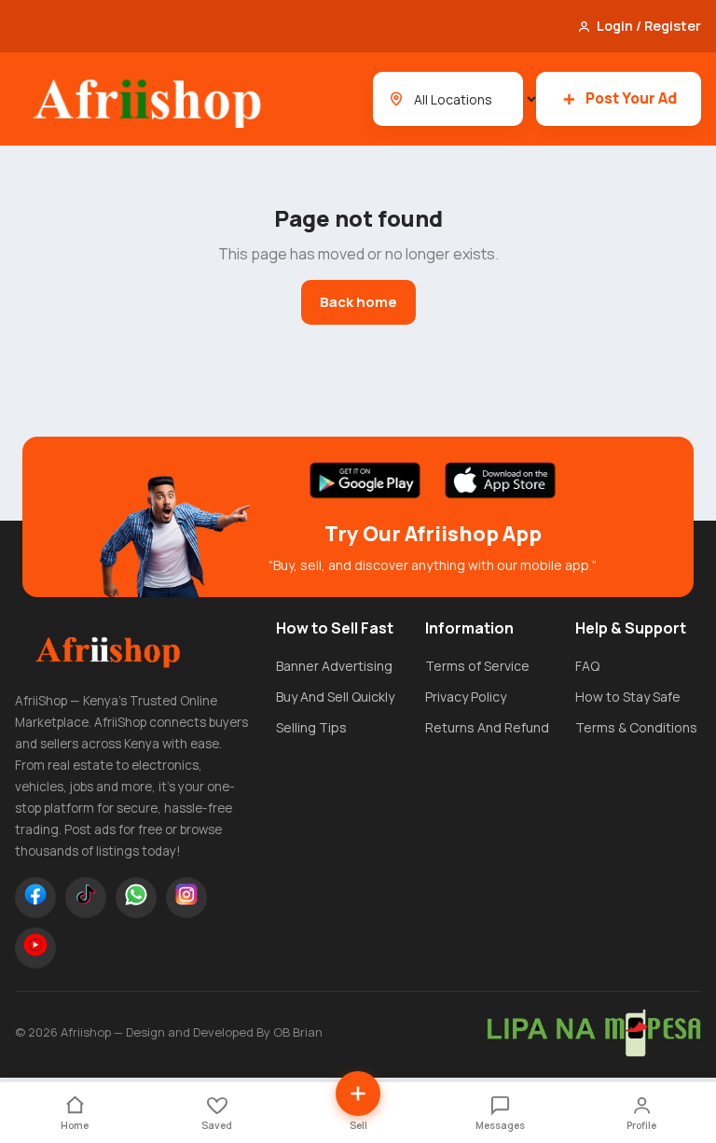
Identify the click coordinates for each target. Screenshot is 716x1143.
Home (75, 1125)
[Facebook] (35, 897)
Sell (358, 1125)
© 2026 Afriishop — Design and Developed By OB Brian (169, 1032)
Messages (500, 1125)
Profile (641, 1125)
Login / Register (649, 26)
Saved (216, 1125)
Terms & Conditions (636, 727)
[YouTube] (35, 948)
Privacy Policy (465, 696)
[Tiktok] (85, 897)
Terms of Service (477, 666)
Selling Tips (311, 727)
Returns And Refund (487, 727)
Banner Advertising (334, 666)
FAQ (587, 666)
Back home (358, 302)
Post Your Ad (631, 98)
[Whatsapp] (136, 897)
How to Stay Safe (628, 696)
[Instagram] (186, 897)
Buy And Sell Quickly (335, 696)
